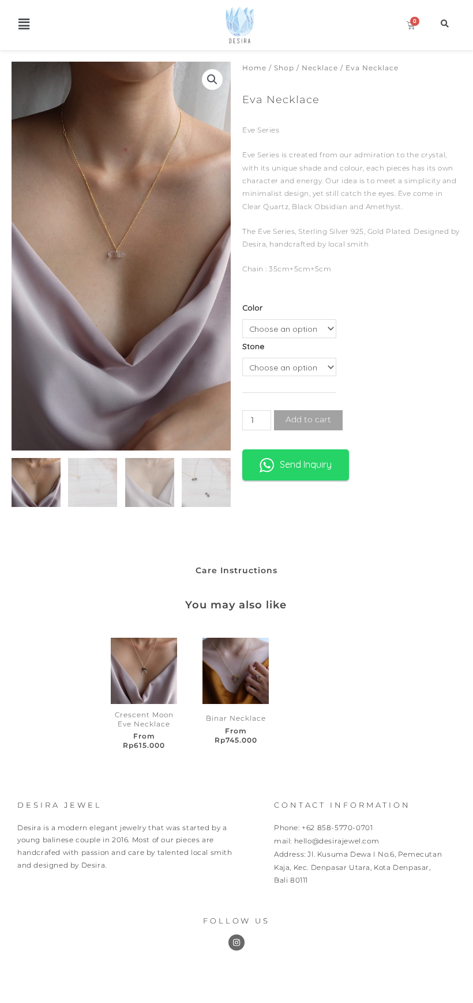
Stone (253, 346)
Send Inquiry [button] (306, 464)
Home (254, 67)
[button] (24, 24)
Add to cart (308, 419)
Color (252, 307)
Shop (284, 67)
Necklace (320, 67)
